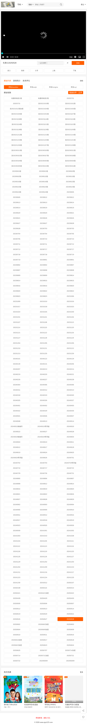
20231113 (70, 322)
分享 (36, 70)
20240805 (16, 478)
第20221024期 (43, 109)
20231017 (16, 307)
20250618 (70, 640)
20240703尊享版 (70, 463)
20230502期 (70, 171)
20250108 (16, 588)
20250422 (70, 593)
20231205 (43, 343)
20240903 (43, 504)
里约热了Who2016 (10, 704)
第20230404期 (70, 161)
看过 (82, 4)
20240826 (70, 494)
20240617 (43, 447)
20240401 (16, 405)
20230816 (16, 286)
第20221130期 (70, 129)
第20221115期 (70, 119)
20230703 (43, 228)
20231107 (16, 322)
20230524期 (16, 192)
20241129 (16, 562)
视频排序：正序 (75, 93)
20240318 (16, 395)
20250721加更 (43, 655)
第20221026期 (16, 114)
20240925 (43, 525)
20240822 (43, 494)
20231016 (70, 301)
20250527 (43, 619)
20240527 (43, 432)
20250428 (16, 598)
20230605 (70, 192)
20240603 (70, 437)
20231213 (16, 353)
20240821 (16, 494)
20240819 (43, 489)
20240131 (43, 364)
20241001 (43, 530)
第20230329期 (16, 161)
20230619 (43, 208)
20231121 (16, 333)
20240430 (70, 411)
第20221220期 (43, 140)
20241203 (70, 562)
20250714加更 (70, 650)
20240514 (70, 421)
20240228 (70, 379)
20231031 (16, 317)
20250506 (43, 603)
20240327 (70, 400)
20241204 (16, 567)
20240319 (43, 395)
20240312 (43, 390)
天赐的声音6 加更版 (72, 704)
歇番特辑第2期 (43, 98)
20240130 (16, 364)
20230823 (16, 296)
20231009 (16, 301)
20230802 (16, 265)
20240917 (16, 520)
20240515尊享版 (43, 426)
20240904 (70, 504)
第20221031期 (43, 114)
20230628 (70, 223)
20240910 (70, 510)
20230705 (70, 234)
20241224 (43, 577)
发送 (78, 63)
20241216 (43, 572)
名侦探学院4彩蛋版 (31, 704)
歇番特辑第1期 (16, 98)
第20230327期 (43, 155)
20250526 (16, 619)
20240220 (43, 374)
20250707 (43, 650)
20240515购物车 (17, 426)
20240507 (70, 416)
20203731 (70, 98)
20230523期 (43, 187)
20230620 (16, 213)
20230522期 (70, 182)
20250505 (16, 603)
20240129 (70, 359)
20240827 (16, 499)
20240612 (16, 447)
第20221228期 (70, 145)
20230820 (70, 286)
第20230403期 (43, 161)
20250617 (43, 640)
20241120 (70, 551)
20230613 (16, 202)
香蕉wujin (33, 87)
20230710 (43, 239)
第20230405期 (16, 166)
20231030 (70, 312)
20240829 (70, 499)
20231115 (43, 327)
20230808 (43, 270)
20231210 (16, 348)
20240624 (43, 452)
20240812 (43, 484)
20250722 (16, 661)
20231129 (70, 338)
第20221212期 (16, 135)
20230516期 (16, 182)
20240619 (16, 452)
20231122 (43, 333)
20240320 (70, 395)
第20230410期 (43, 166)
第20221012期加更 (16, 109)
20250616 (70, 635)
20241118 (16, 551)
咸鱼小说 (47, 718)
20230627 (16, 223)
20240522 (16, 432)
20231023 (70, 307)
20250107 (70, 583)
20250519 (16, 614)
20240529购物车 (17, 437)
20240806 (43, 478)
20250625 (16, 650)
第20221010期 (43, 103)
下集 (74, 70)
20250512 (16, 609)
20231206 (70, 343)
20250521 (70, 614)
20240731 (70, 473)
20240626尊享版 (17, 458)
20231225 (43, 353)
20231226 (70, 353)
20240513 (43, 421)
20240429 (43, 411)
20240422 (16, 411)
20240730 (43, 473)
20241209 (43, 567)
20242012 (43, 583)
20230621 (70, 213)
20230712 (70, 244)
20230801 (43, 260)
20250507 (70, 603)
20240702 (16, 463)
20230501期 (16, 171)
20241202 (43, 562)
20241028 (70, 536)
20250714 (16, 655)
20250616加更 (16, 640)
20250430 (70, 598)
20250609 (70, 629)
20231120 (70, 327)
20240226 (16, 379)
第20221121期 (43, 124)
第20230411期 (70, 166)
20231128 (43, 338)
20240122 (43, 359)
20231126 (70, 333)
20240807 (70, 478)
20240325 (16, 400)
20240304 (16, 385)
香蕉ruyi (74, 87)
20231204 (16, 343)
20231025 (43, 312)
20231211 (43, 348)
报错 (81, 81)
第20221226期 (16, 145)
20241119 (43, 551)
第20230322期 (16, 155)
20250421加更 (43, 593)
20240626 (43, 458)
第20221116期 (17, 124)
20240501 (16, 416)
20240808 (16, 484)
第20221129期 (43, 129)
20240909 (43, 510)
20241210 (70, 567)
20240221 (70, 374)
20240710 (16, 468)
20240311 (16, 390)
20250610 (16, 635)
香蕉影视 (39, 718)
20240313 (70, 390)
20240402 (43, 405)
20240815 (16, 489)
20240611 (70, 442)
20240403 (70, 405)
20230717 (43, 249)
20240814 (70, 484)
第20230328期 (70, 155)
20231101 (43, 317)
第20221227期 (43, 145)
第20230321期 (70, 150)
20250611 (43, 635)
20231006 (70, 296)
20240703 (43, 463)
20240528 (70, 432)
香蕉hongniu (53, 87)
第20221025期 (70, 109)
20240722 (70, 468)
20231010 (43, 301)
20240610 (43, 442)
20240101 (16, 359)
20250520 (43, 614)
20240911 (16, 515)
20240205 (70, 364)
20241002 (70, 530)
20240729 (16, 473)
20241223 (16, 577)
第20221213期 (43, 135)
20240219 (16, 374)
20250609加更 (43, 629)
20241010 (43, 536)
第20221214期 (70, 135)
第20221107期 (70, 114)
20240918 (43, 520)
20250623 (43, 645)
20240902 (16, 504)
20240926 (70, 525)
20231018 (43, 307)
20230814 (70, 275)
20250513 (43, 609)
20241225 (70, 577)
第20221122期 (70, 124)
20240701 (70, 458)
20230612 (43, 197)
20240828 (43, 499)
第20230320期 (43, 150)
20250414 (70, 588)
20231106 (70, 317)
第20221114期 (43, 119)
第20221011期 (70, 103)
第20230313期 (16, 150)
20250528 (70, 619)
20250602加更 (43, 624)
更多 (81, 672)
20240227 (43, 379)
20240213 (43, 369)
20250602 (16, 624)
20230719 (70, 254)
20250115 (43, 588)
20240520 (70, 426)
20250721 (70, 655)
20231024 (16, 312)
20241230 (16, 583)
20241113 (43, 546)
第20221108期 (17, 119)
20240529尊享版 (43, 437)
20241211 (16, 572)
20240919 (70, 520)
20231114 (16, 327)
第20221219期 (16, 140)
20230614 (70, 202)
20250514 (70, 609)
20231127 (16, 338)
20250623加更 (16, 645)
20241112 (16, 546)
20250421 (16, 593)
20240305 (43, 385)
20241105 (43, 541)
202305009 (43, 661)
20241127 (70, 557)
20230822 (43, 291)
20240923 (16, 525)
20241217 (70, 572)
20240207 (16, 369)
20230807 (70, 265)
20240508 (16, 421)
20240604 (16, 442)
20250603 (70, 624)
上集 (53, 70)
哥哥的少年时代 (50, 704)
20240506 (43, 416)
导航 (19, 4)
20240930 (16, 530)
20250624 (70, 645)
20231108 (43, 322)
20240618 (70, 447)
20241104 (16, 541)
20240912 (43, 515)
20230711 (16, 244)
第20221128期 (17, 129)
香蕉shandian (13, 87)
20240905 (16, 510)
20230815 (43, 280)
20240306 (70, 385)
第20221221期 (70, 140)
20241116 (70, 546)
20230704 (16, 234)
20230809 (16, 275)
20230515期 (43, 176)
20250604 (16, 629)
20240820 (70, 489)
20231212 (70, 348)
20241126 (43, 557)
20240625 (70, 452)
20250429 (43, 598)
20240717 (43, 468)
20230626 (43, 218)
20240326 (43, 400)
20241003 (16, 536)
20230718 (16, 254)
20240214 (70, 369)
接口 (9, 70)
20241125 (16, 557)
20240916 (70, 515)
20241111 (70, 541)
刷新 (22, 70)
